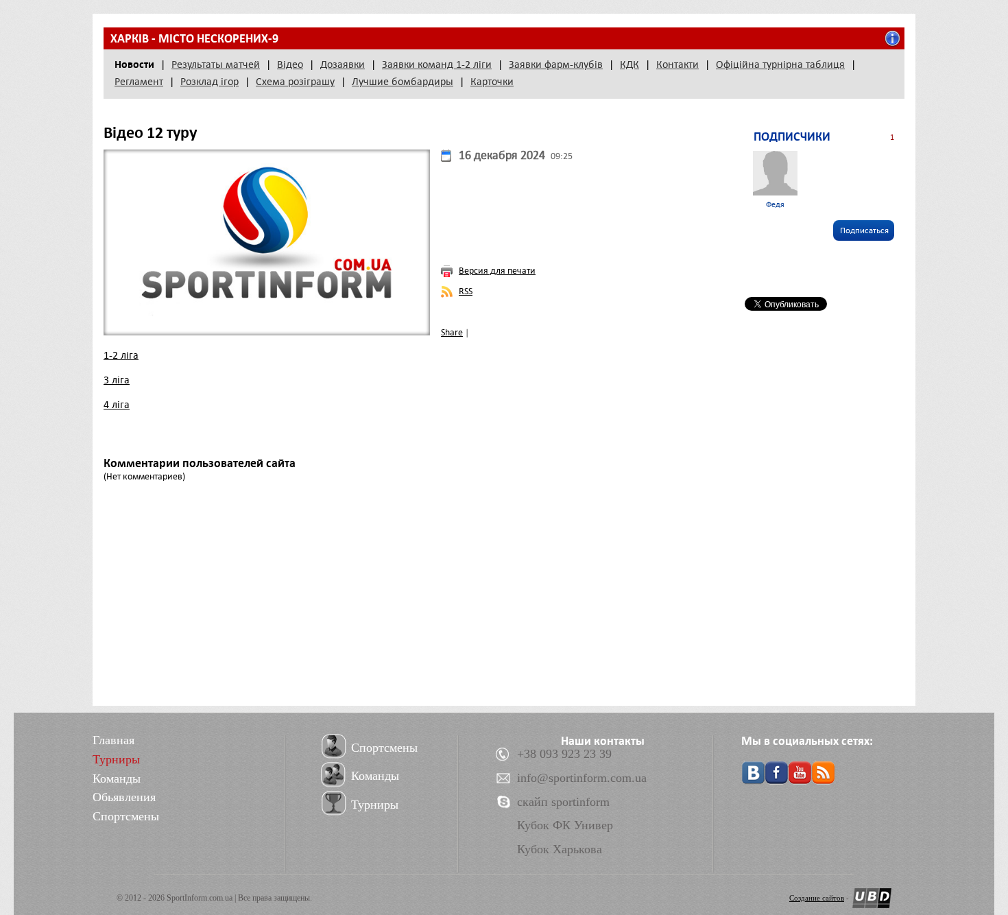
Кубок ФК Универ (565, 825)
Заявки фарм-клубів (556, 64)
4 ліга (117, 405)
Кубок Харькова (559, 849)
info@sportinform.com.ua (582, 778)
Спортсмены (126, 816)
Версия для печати (497, 270)
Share (452, 332)
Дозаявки (342, 64)
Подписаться (864, 230)
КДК (629, 64)
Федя (775, 204)
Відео (290, 64)
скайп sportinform (563, 802)
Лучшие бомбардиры (402, 81)
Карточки (492, 81)
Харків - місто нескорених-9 (194, 38)
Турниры (116, 759)
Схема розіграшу (295, 81)
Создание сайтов (816, 898)
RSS (465, 291)
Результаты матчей (215, 64)
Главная (113, 740)
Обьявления (124, 797)
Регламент (139, 81)
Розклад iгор (209, 81)
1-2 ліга (121, 355)
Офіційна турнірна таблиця (780, 64)
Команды (117, 778)
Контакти (677, 64)
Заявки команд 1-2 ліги (437, 64)
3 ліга (117, 380)
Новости (134, 64)
